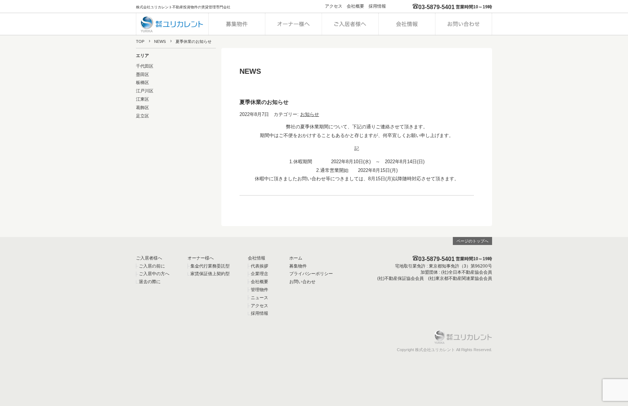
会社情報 (256, 258)
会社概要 (355, 6)
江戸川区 (144, 90)
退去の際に (150, 281)
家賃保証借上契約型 (210, 273)
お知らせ (309, 114)
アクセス (333, 6)
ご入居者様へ (149, 258)
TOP (140, 41)
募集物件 (298, 266)
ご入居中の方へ (154, 273)
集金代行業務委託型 (210, 266)
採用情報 (377, 6)
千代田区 (144, 66)
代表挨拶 (259, 266)
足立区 (142, 115)
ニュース (259, 297)
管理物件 (259, 289)
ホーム (295, 258)
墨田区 (142, 74)
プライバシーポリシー (311, 273)
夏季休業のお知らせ (264, 102)
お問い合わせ (302, 281)
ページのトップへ (472, 241)
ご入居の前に (152, 266)
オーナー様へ (201, 258)
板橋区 (142, 82)
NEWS (160, 41)
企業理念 (259, 273)
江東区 (142, 99)
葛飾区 (142, 107)
